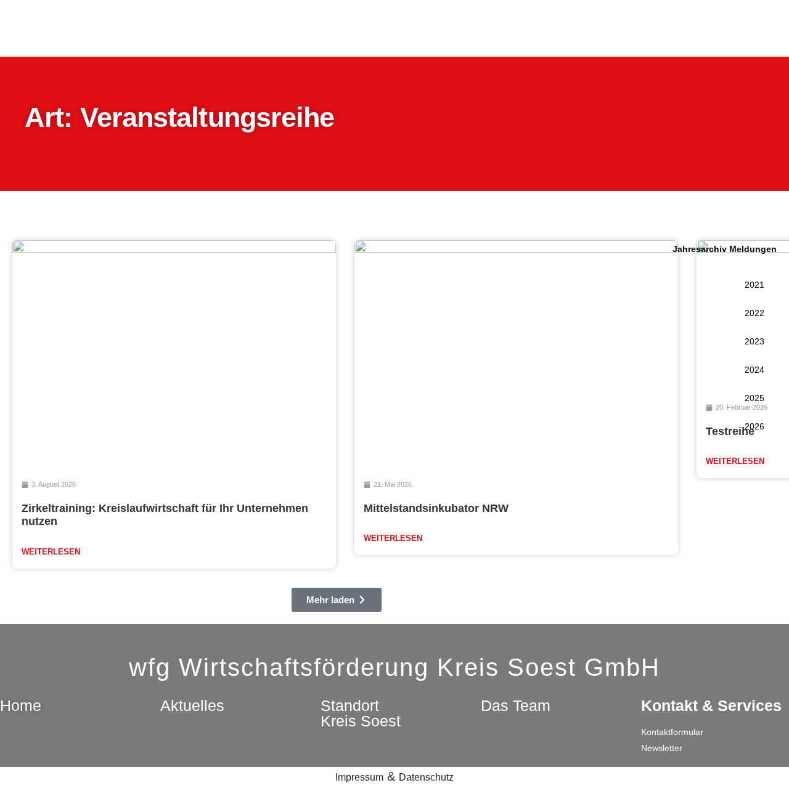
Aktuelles (192, 705)
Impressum (359, 777)
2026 (754, 426)
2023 (754, 341)
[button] (337, 600)
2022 (754, 313)
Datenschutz (426, 777)
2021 (754, 285)
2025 (754, 398)
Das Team (515, 705)
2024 (754, 370)
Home (20, 705)
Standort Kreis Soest (361, 713)
